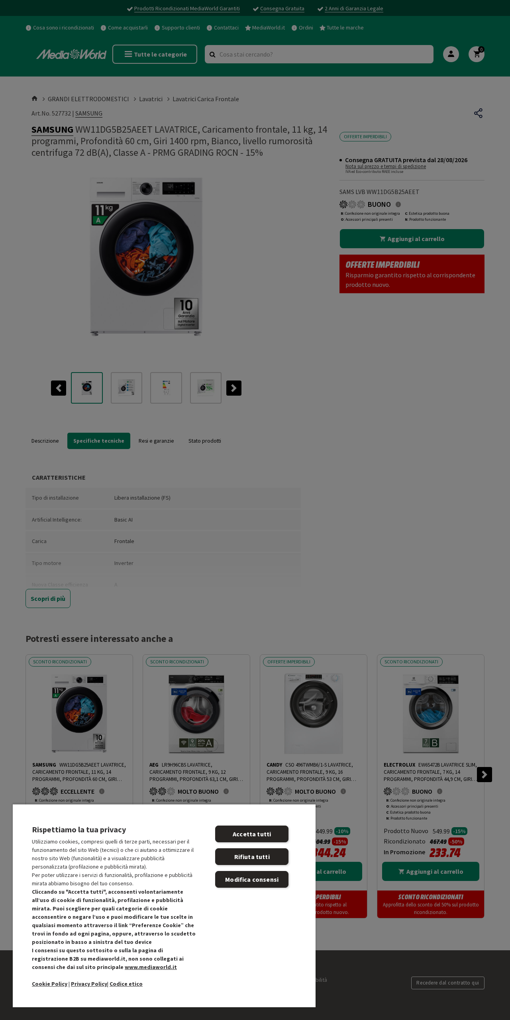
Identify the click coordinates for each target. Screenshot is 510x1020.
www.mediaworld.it (151, 967)
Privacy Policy (89, 983)
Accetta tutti (252, 834)
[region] (164, 905)
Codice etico (126, 983)
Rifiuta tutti (252, 857)
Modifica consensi (252, 879)
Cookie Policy (49, 983)
